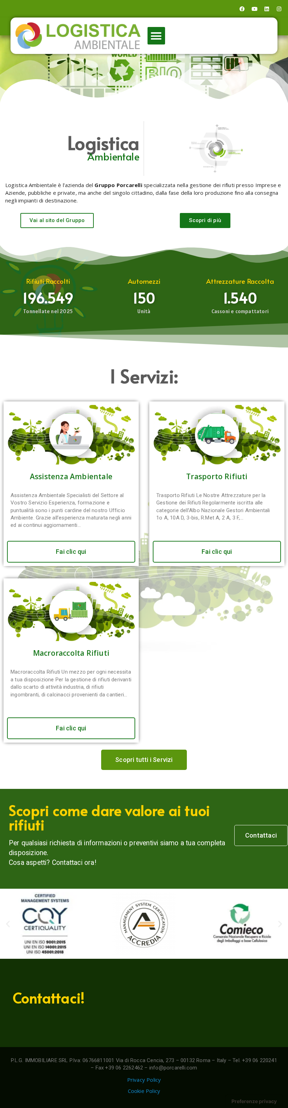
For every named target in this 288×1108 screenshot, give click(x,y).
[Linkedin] (267, 9)
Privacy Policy (144, 1079)
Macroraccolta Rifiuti (71, 653)
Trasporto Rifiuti (216, 476)
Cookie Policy (144, 1090)
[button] (156, 35)
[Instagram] (279, 9)
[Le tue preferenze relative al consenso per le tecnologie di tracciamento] (254, 1101)
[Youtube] (254, 9)
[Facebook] (242, 9)
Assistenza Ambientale (71, 476)
